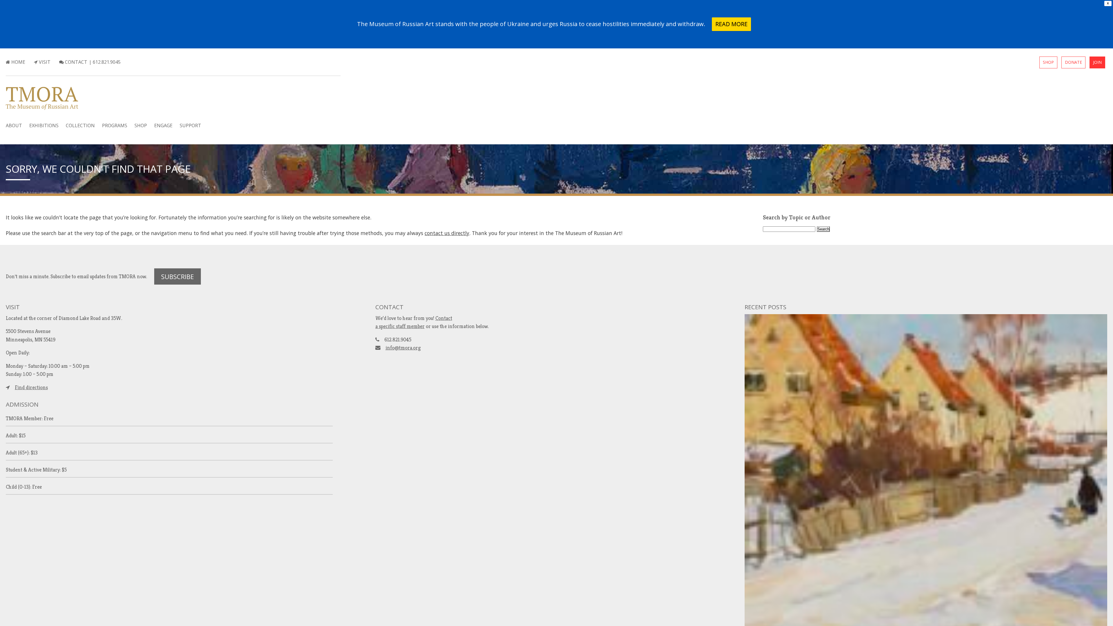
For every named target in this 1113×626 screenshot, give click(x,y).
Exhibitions (44, 125)
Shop (1048, 62)
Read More (731, 24)
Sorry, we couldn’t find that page (98, 169)
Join (1097, 62)
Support (190, 125)
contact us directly (447, 233)
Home (17, 62)
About (14, 125)
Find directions (31, 387)
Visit (44, 62)
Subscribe (177, 276)
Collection (80, 125)
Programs (114, 125)
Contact (75, 62)
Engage (163, 125)
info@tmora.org (403, 348)
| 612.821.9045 (105, 62)
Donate (1073, 62)
